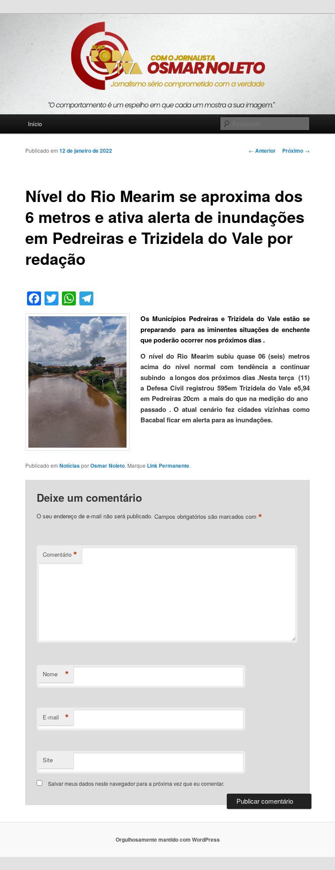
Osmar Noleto (107, 465)
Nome (56, 674)
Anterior (262, 150)
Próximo (296, 150)
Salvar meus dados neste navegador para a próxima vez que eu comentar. (136, 783)
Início (35, 124)
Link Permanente (168, 465)
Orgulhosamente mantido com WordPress (168, 839)
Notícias (69, 465)
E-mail (56, 717)
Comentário (60, 555)
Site (48, 760)
